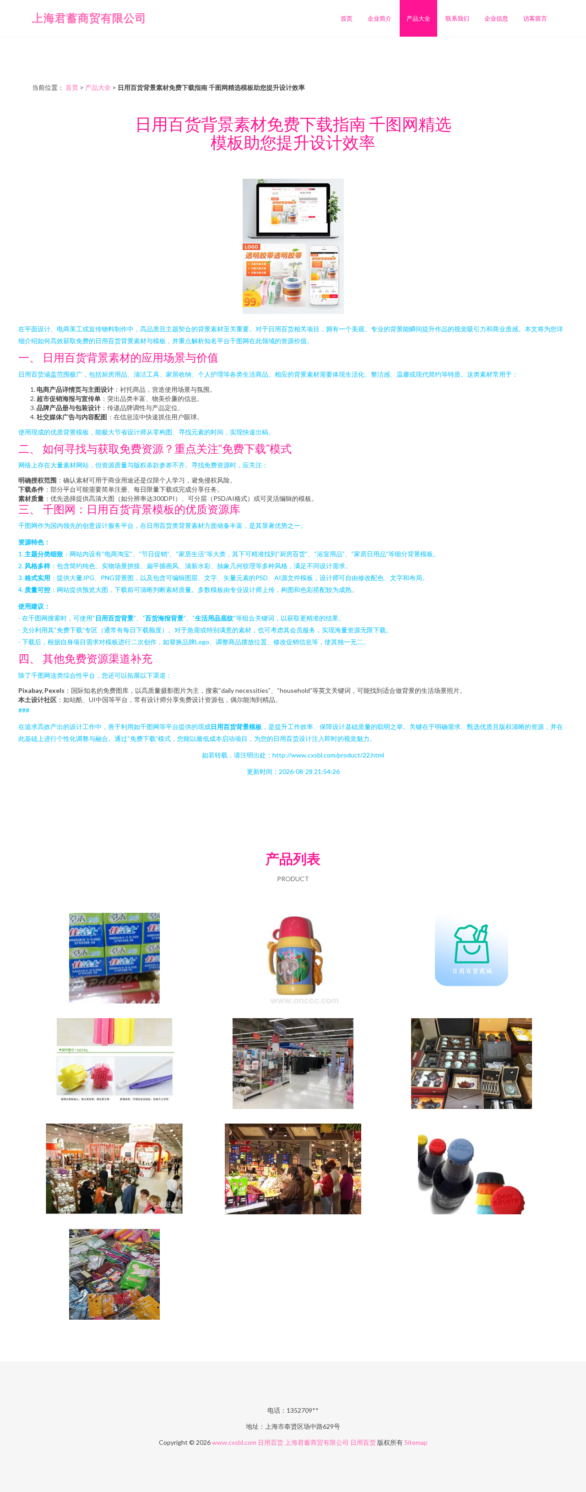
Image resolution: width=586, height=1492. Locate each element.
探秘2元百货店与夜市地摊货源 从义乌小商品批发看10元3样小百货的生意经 (114, 1275)
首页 (347, 18)
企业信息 (496, 18)
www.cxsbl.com (234, 1442)
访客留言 (535, 18)
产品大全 (418, 18)
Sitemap (416, 1442)
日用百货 (270, 1442)
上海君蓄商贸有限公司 (89, 18)
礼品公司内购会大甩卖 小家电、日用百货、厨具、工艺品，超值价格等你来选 (471, 1064)
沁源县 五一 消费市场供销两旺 (293, 1170)
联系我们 (457, 18)
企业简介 (379, 18)
